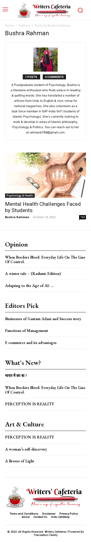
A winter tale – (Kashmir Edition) (33, 273)
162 (82, 217)
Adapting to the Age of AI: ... (29, 285)
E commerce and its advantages (30, 342)
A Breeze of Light (19, 461)
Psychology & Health (20, 195)
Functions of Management (26, 330)
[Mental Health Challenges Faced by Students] (45, 175)
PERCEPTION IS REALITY (29, 404)
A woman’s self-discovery (26, 449)
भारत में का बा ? (16, 375)
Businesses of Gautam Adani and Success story (43, 318)
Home (9, 25)
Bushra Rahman (17, 217)
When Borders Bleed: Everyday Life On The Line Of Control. (45, 259)
